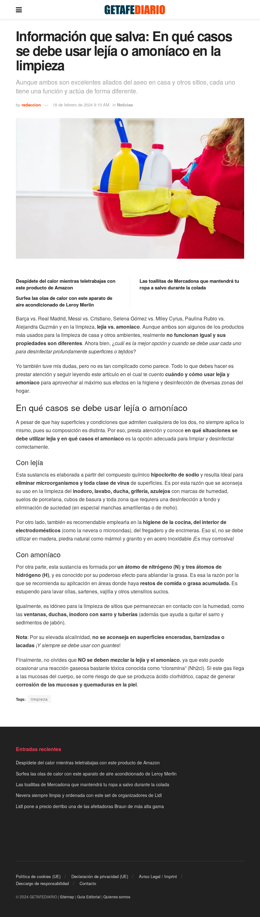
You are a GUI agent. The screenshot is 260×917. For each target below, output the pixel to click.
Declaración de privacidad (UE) (99, 876)
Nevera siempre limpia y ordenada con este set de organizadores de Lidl (89, 795)
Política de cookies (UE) (38, 876)
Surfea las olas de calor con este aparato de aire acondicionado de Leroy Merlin (64, 301)
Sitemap (67, 896)
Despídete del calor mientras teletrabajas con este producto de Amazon (65, 284)
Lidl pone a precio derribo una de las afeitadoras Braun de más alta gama (90, 806)
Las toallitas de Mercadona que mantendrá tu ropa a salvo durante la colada (189, 284)
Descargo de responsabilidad (42, 883)
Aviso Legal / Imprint (158, 876)
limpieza (39, 699)
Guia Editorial (89, 896)
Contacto (88, 883)
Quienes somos (116, 896)
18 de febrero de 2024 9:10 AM (81, 105)
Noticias (125, 105)
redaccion (31, 105)
